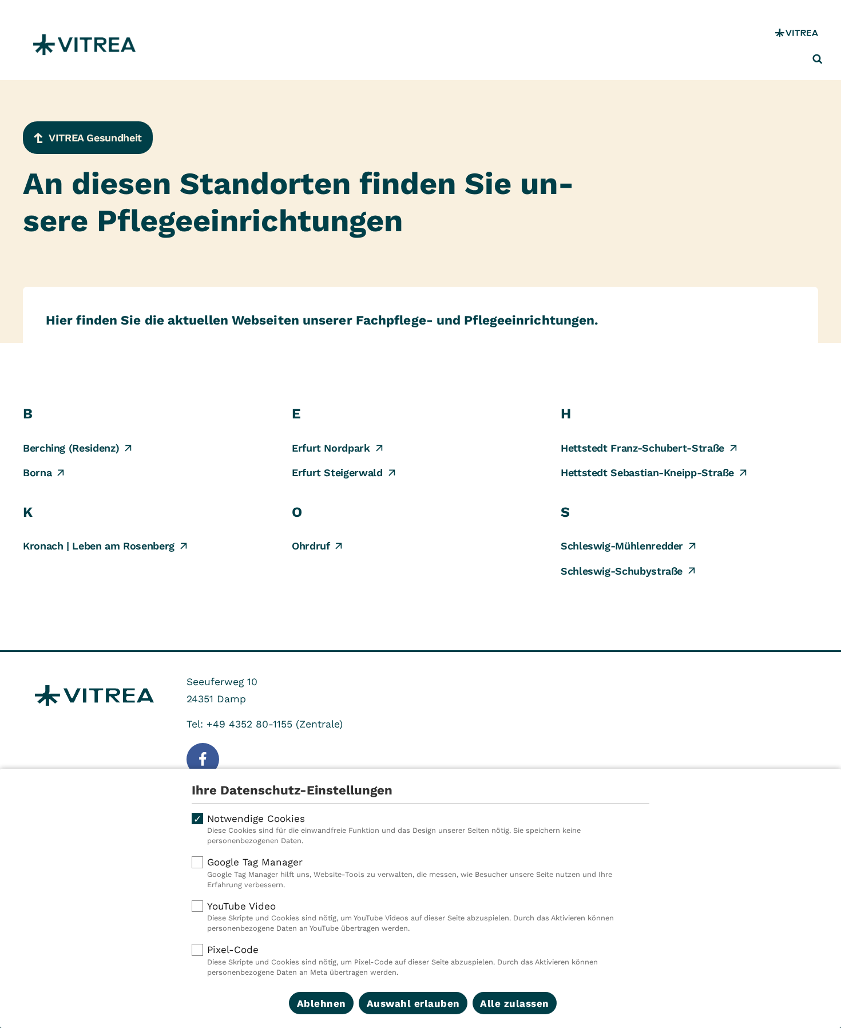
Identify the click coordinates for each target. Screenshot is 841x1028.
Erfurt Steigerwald (337, 472)
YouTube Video (410, 916)
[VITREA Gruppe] (796, 33)
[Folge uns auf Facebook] (203, 759)
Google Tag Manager (409, 872)
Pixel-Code (402, 960)
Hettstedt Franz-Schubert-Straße (642, 448)
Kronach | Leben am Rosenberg (98, 546)
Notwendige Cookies (394, 829)
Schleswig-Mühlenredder (622, 546)
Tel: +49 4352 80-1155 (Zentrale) (265, 724)
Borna (37, 472)
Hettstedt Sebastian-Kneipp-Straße (647, 472)
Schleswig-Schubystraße (622, 571)
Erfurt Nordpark (331, 448)
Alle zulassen (514, 1003)
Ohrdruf (311, 546)
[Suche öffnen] (817, 59)
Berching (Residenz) (71, 448)
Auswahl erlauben (413, 1003)
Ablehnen (321, 1003)
